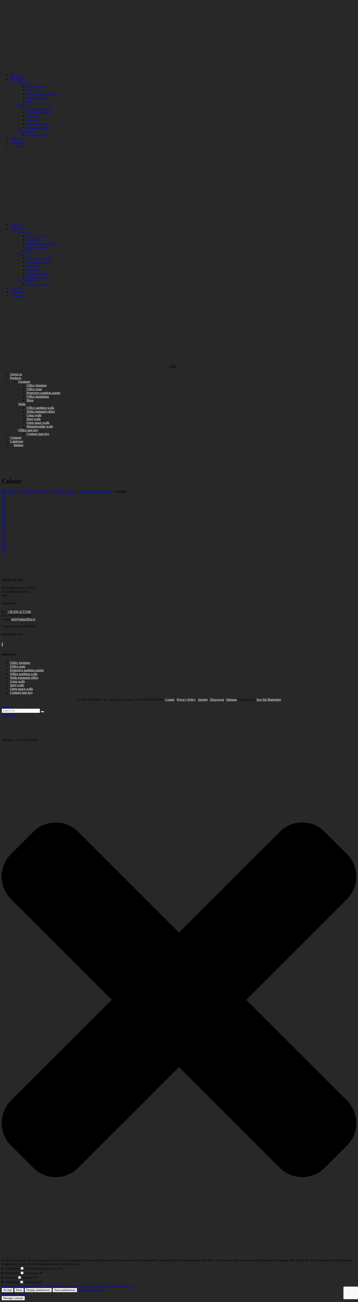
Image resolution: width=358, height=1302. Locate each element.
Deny (19, 1290)
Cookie (169, 699)
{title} (6, 1294)
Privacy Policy (186, 699)
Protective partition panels (27, 670)
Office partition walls (23, 674)
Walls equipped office (24, 677)
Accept (7, 1290)
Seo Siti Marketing (268, 699)
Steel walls (17, 685)
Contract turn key (21, 692)
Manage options (12, 1286)
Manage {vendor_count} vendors (68, 1286)
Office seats (17, 666)
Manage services (34, 1286)
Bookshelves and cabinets (96, 491)
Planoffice (8, 491)
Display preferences (38, 1290)
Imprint (203, 699)
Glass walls (17, 681)
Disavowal (217, 699)
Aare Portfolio (27, 491)
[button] (179, 1000)
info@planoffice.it (23, 619)
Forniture (46, 491)
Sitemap (231, 699)
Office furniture (65, 491)
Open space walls (21, 689)
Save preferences (64, 1290)
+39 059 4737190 (19, 612)
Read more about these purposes (112, 1286)
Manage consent (13, 1298)
